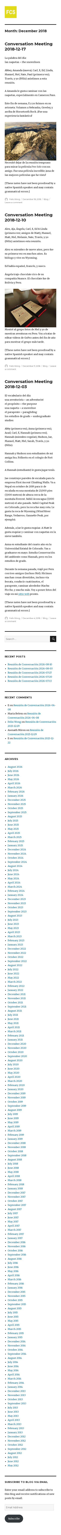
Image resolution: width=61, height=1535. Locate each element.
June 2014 (13, 1366)
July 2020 (13, 1064)
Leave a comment (13, 202)
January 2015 (15, 1337)
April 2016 (14, 1275)
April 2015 (14, 1324)
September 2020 (17, 1056)
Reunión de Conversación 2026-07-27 (30, 672)
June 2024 (13, 874)
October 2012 (15, 1444)
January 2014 (15, 1386)
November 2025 (17, 804)
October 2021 (15, 1002)
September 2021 (17, 1006)
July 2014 (13, 1362)
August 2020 (15, 1060)
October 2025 (15, 808)
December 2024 (17, 849)
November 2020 (17, 1047)
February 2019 (16, 1134)
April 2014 (14, 1374)
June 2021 (13, 1019)
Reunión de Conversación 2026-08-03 (30, 668)
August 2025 (15, 816)
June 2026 (13, 775)
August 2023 (15, 915)
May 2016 (13, 1271)
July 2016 (13, 1262)
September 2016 (17, 1254)
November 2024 (17, 853)
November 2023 (17, 903)
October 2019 (15, 1101)
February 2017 (16, 1233)
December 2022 (17, 948)
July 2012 (13, 1457)
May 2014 (13, 1370)
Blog (46, 199)
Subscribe (14, 1518)
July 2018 (13, 1163)
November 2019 (17, 1097)
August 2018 (15, 1159)
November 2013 (17, 1395)
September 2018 (17, 1155)
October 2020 (16, 1052)
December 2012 (16, 1436)
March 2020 (15, 1081)
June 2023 (13, 923)
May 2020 (13, 1072)
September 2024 (17, 861)
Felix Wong (14, 199)
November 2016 (17, 1246)
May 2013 (13, 1415)
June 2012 (13, 1461)
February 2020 (16, 1085)
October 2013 (15, 1399)
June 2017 (13, 1217)
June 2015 (13, 1316)
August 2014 (15, 1358)
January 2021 (15, 1039)
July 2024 (13, 870)
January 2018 (15, 1188)
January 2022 (15, 990)
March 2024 (15, 886)
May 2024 (13, 878)
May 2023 (13, 928)
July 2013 (13, 1407)
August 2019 (15, 1109)
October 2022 (15, 957)
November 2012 (17, 1440)
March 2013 (14, 1424)
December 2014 (16, 1341)
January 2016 (15, 1287)
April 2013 (14, 1420)
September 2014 (17, 1353)
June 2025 (13, 824)
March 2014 (14, 1378)
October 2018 (15, 1151)
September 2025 (17, 812)
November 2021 (17, 998)
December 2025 (17, 799)
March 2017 (14, 1229)
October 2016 (15, 1250)
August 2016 (15, 1258)
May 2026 (13, 779)
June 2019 (13, 1118)
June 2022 (13, 973)
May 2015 (13, 1320)
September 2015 (17, 1304)
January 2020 (15, 1089)
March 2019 (14, 1130)
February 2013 (16, 1428)
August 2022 (15, 965)
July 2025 (13, 820)
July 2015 (13, 1312)
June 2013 (13, 1411)
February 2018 (16, 1184)
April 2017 (14, 1225)
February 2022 (16, 985)
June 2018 (13, 1167)
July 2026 (13, 770)
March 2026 (15, 787)
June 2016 (13, 1267)
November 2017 (16, 1196)
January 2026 (15, 795)
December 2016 (16, 1242)
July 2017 (13, 1213)
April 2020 (14, 1076)
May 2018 (13, 1171)
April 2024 (14, 882)
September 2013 (17, 1403)
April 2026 (14, 783)
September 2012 (17, 1448)
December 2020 (17, 1043)
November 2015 (16, 1295)
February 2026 (16, 791)
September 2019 (17, 1105)
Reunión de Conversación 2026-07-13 (30, 680)
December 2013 (16, 1391)
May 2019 (13, 1122)
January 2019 (15, 1138)
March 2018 (14, 1180)
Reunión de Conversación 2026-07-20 (30, 676)
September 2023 (17, 911)
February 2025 (16, 841)
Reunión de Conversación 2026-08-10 (30, 664)
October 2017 (15, 1200)
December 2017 (16, 1192)
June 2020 (13, 1068)
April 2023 (14, 932)
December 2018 (17, 1143)
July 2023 (13, 919)
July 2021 (13, 1014)
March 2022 (15, 981)
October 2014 (15, 1349)
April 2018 (14, 1176)
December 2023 (17, 899)
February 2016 (16, 1283)
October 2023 (15, 907)
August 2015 (15, 1308)
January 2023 (15, 944)
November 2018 (17, 1147)
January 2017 (15, 1238)
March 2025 (15, 837)
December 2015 (16, 1291)
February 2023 (16, 940)
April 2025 (14, 833)
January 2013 (15, 1432)
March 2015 (14, 1329)
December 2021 (16, 994)
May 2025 (13, 828)
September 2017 (17, 1205)
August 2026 (15, 766)
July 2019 (13, 1114)
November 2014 (17, 1345)
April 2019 (14, 1126)
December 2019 (16, 1093)
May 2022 (13, 977)
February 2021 (16, 1035)
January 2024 (15, 895)
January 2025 (15, 845)
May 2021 (13, 1023)
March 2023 (15, 936)
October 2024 (15, 857)
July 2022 (13, 969)
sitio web (23, 593)
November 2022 (17, 952)
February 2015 (16, 1333)
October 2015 (15, 1300)
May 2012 (13, 1465)
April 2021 (14, 1027)
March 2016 (14, 1279)
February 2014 (16, 1382)
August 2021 (15, 1010)
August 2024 (15, 866)
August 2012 (15, 1453)
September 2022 (17, 961)
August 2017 (15, 1209)
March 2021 (14, 1031)
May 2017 (13, 1221)
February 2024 (16, 890)
